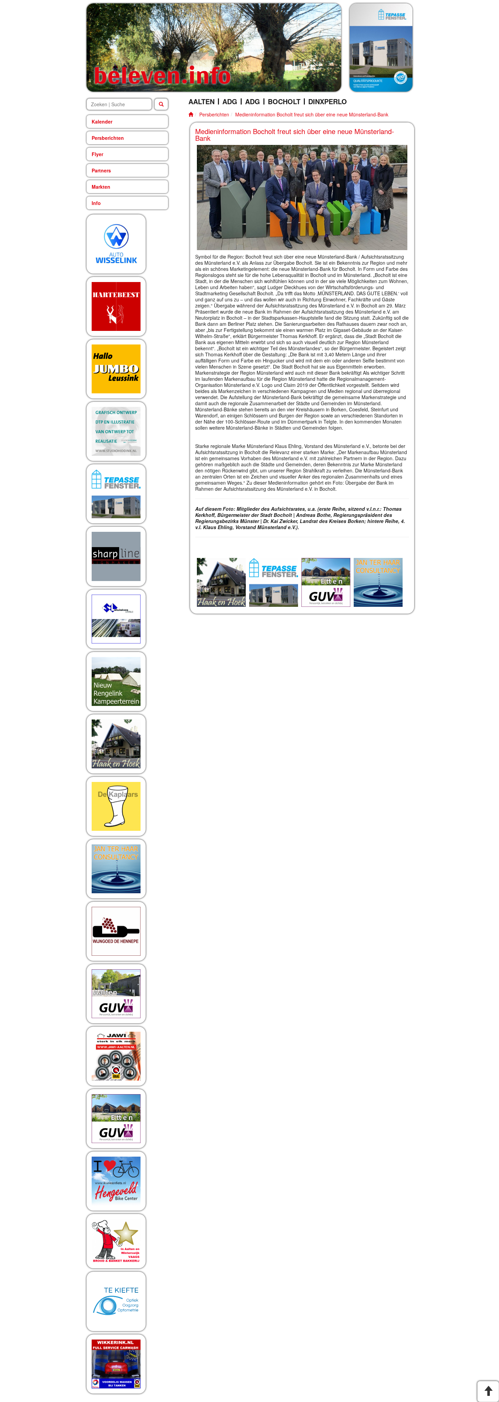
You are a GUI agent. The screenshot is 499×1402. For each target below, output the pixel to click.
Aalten (201, 101)
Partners (101, 170)
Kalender (102, 121)
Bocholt (284, 101)
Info (96, 203)
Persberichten (108, 137)
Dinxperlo (327, 101)
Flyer (97, 154)
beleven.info (162, 74)
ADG (229, 101)
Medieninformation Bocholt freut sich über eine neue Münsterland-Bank (311, 114)
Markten (101, 186)
